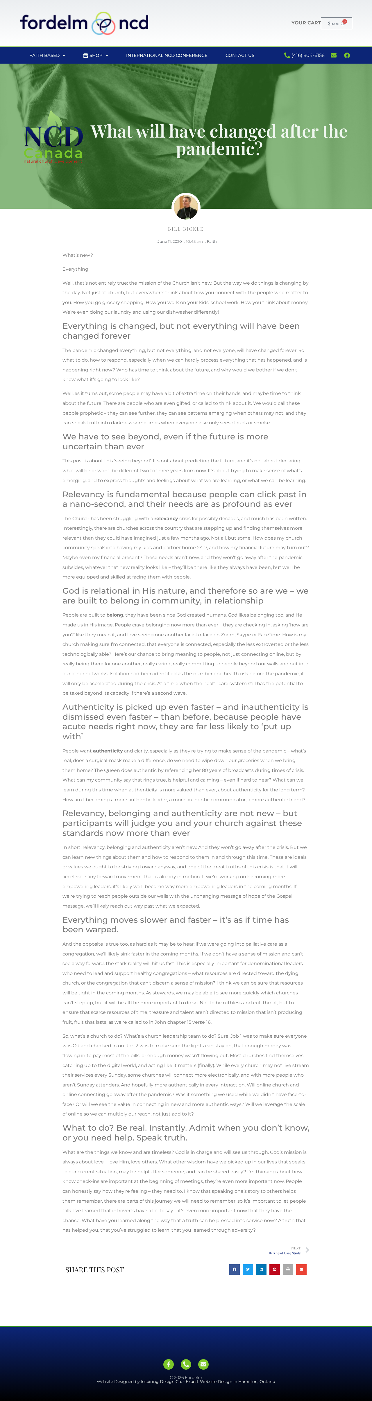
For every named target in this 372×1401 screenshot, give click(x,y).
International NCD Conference (167, 55)
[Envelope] (203, 1364)
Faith (212, 241)
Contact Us (240, 55)
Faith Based (44, 55)
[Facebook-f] (168, 1364)
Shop (95, 55)
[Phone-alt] (186, 1364)
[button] (234, 1269)
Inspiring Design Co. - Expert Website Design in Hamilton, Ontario (208, 1381)
